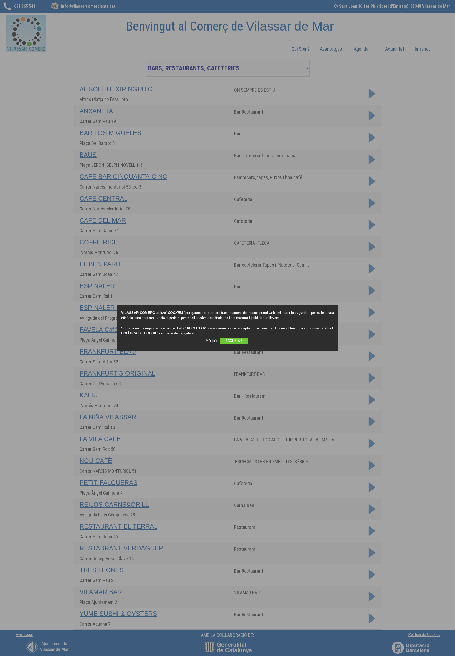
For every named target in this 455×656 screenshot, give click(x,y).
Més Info (212, 341)
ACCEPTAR (234, 341)
